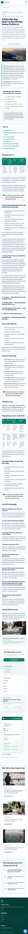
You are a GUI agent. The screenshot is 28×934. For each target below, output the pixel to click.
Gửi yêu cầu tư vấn (14, 659)
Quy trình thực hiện (9, 139)
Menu (25, 2)
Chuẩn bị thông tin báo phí (14, 43)
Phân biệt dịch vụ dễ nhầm (11, 143)
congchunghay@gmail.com (6, 927)
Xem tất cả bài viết (6, 754)
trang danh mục (15, 498)
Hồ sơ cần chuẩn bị (9, 137)
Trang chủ (3, 7)
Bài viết (8, 7)
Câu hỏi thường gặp (9, 148)
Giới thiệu (14, 688)
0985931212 (8, 81)
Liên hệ (14, 691)
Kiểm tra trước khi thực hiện (11, 146)
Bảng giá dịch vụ (8, 130)
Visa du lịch (14, 680)
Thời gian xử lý (8, 141)
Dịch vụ (14, 683)
